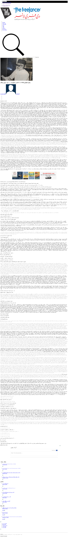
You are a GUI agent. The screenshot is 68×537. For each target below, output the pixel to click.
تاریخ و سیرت (3, 93)
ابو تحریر (17, 93)
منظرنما (3, 22)
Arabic (5, 2)
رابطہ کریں (4, 526)
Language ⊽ (4, 1)
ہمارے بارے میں (5, 525)
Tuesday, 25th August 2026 (6, 3)
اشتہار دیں (4, 527)
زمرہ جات (4, 23)
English (10, 2)
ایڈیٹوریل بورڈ (4, 523)
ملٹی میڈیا (4, 524)
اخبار (3, 27)
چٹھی (3, 26)
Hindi (7, 2)
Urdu (3, 2)
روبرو (3, 25)
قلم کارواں (4, 24)
